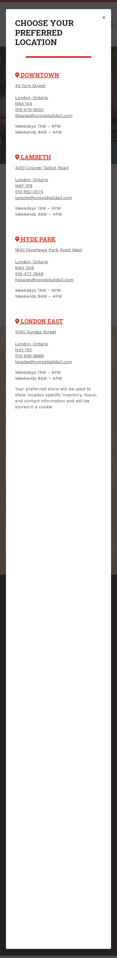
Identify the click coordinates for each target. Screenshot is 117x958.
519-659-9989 (29, 355)
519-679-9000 (29, 109)
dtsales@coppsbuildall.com (43, 115)
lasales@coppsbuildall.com (43, 197)
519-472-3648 (29, 273)
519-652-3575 (29, 191)
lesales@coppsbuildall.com (43, 361)
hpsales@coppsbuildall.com (44, 279)
